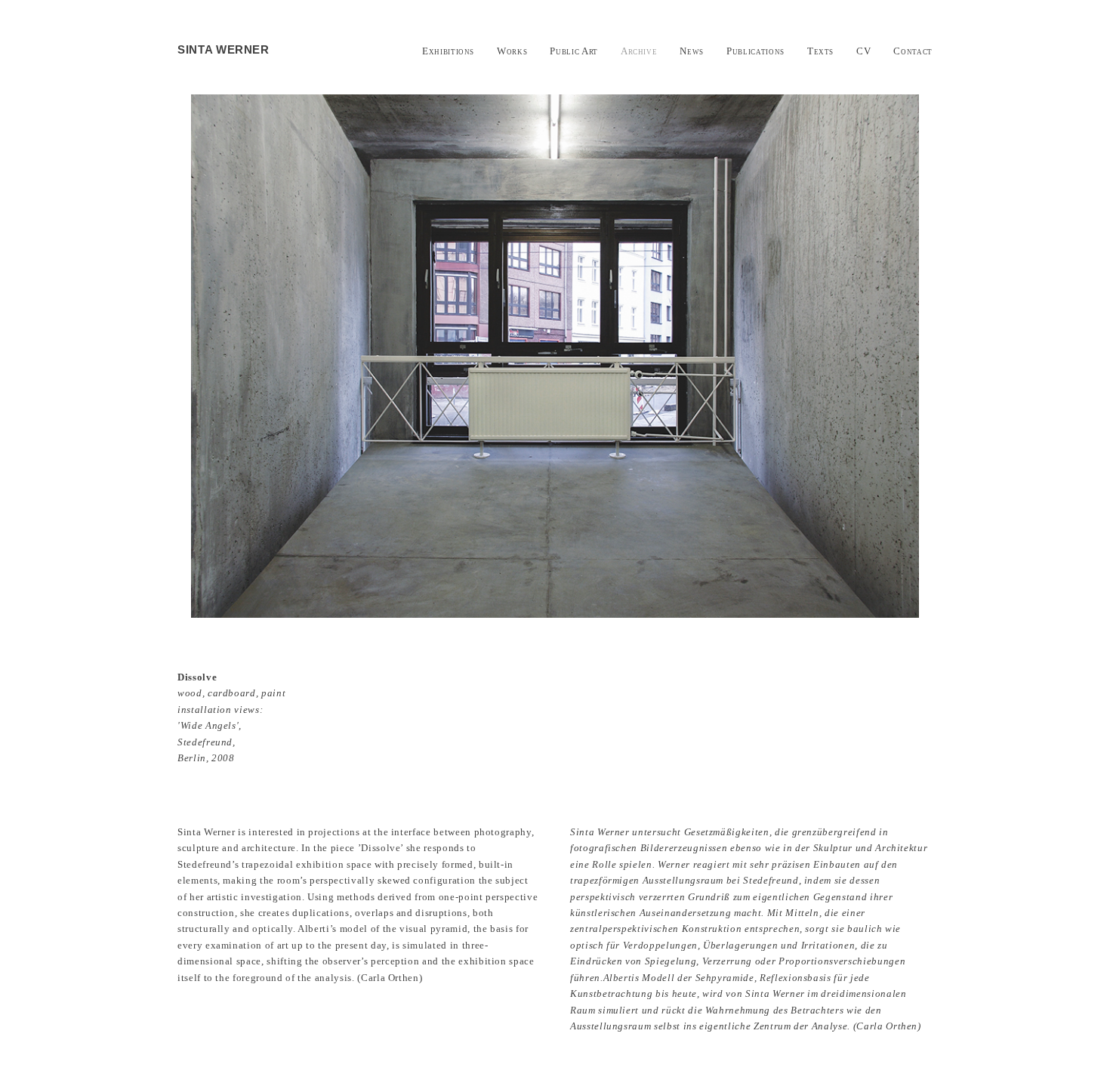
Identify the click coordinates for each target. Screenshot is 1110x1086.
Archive (639, 51)
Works (512, 51)
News (692, 51)
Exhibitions (448, 51)
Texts (820, 51)
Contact (913, 51)
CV (863, 51)
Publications (755, 51)
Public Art (574, 51)
